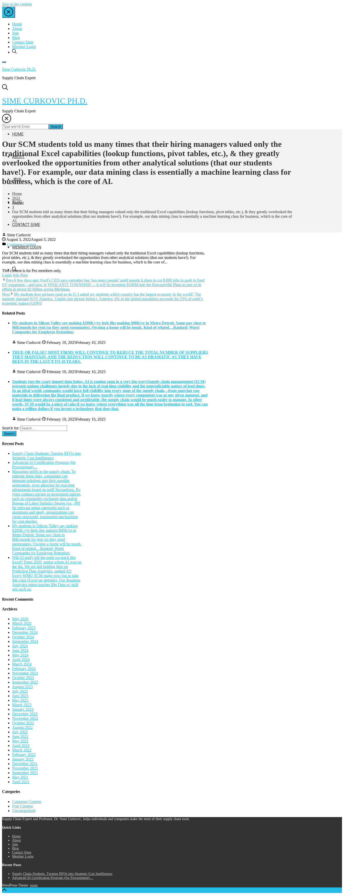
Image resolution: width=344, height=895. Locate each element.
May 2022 (20, 741)
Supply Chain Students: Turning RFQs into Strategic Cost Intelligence (46, 455)
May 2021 (20, 777)
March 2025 (21, 623)
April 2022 (20, 745)
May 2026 (20, 619)
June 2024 (20, 650)
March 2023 (21, 705)
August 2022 (22, 727)
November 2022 (25, 718)
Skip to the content (17, 4)
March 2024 (21, 664)
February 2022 (24, 754)
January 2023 (22, 709)
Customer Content (21, 244)
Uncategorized (23, 811)
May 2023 (20, 700)
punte (34, 885)
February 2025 (24, 628)
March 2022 (21, 750)
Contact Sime (22, 42)
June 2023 (20, 696)
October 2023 (23, 678)
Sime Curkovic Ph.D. (19, 69)
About (17, 28)
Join (15, 33)
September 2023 (25, 682)
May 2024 (20, 655)
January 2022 (22, 759)
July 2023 (20, 691)
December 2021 (25, 764)
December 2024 (25, 632)
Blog (16, 37)
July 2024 (20, 646)
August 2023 (22, 687)
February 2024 (24, 668)
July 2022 (20, 732)
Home (17, 24)
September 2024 (25, 641)
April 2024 (20, 659)
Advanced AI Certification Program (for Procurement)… (52, 878)
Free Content (22, 806)
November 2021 (25, 768)
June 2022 (20, 736)
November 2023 (25, 673)
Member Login (24, 46)
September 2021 (25, 773)
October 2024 (23, 637)
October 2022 (23, 723)
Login (7, 275)
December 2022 (25, 714)
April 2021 (20, 782)
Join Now (20, 275)
